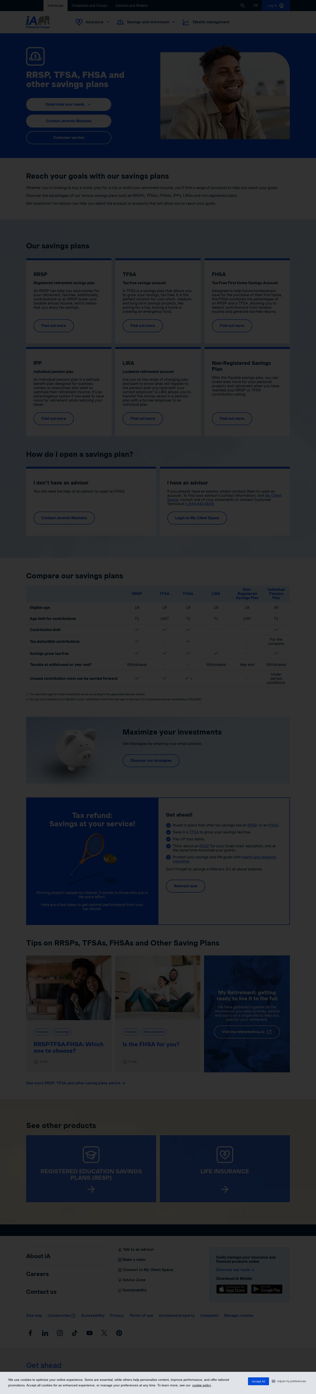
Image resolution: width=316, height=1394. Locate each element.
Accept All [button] (258, 1381)
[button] (289, 1381)
